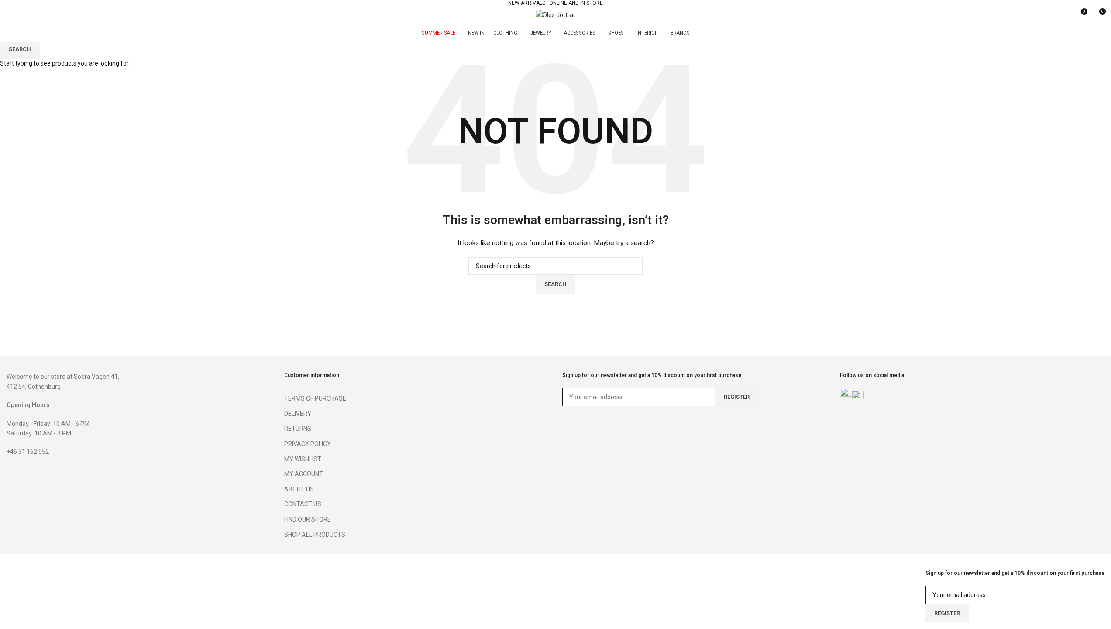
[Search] (10, 15)
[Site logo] (555, 14)
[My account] (1064, 15)
